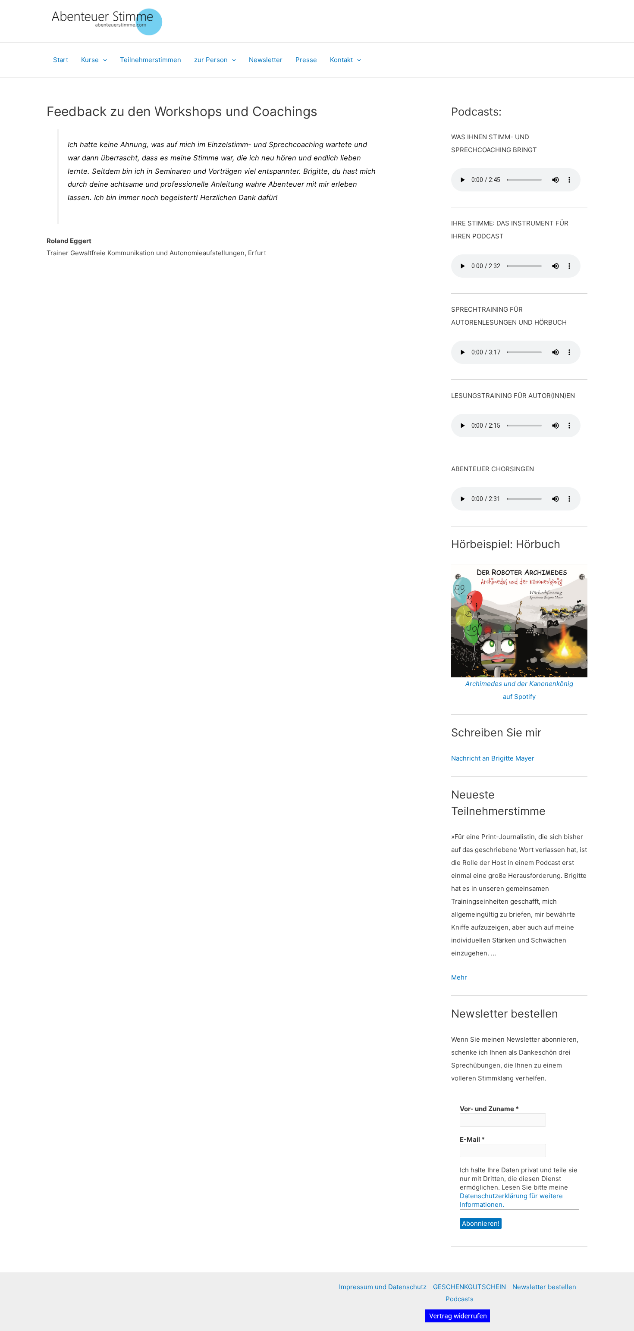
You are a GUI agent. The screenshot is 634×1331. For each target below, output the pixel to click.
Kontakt (341, 60)
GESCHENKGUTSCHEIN (469, 1287)
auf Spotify (519, 696)
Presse (306, 60)
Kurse (90, 60)
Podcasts (460, 1299)
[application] (103, 60)
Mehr (459, 977)
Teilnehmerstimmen (150, 60)
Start (60, 60)
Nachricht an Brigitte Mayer (492, 758)
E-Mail (472, 1139)
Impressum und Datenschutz (383, 1287)
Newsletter (265, 60)
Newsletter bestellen (544, 1287)
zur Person (211, 60)
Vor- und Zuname (489, 1109)
